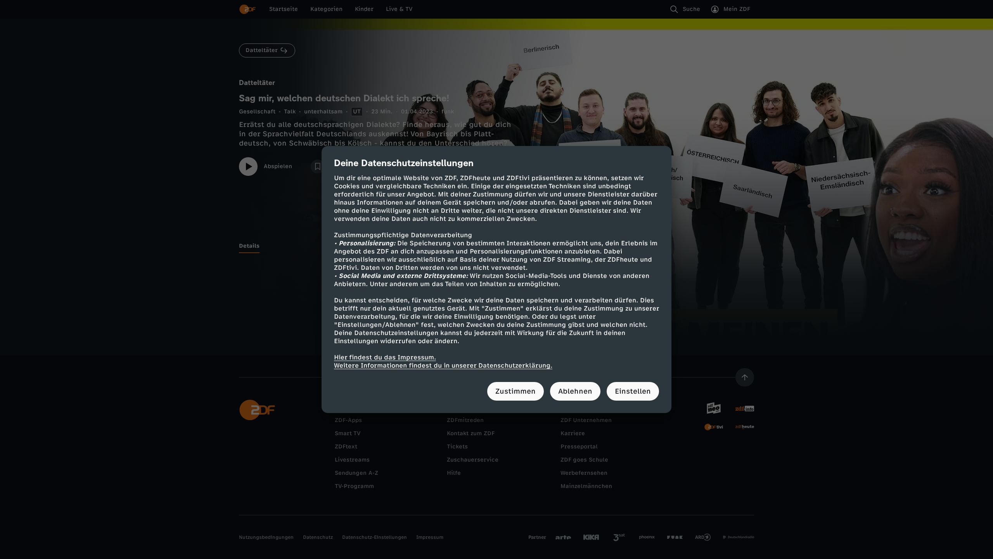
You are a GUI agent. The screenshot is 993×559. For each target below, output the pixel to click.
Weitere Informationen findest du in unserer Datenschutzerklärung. (443, 365)
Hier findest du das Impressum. (385, 357)
